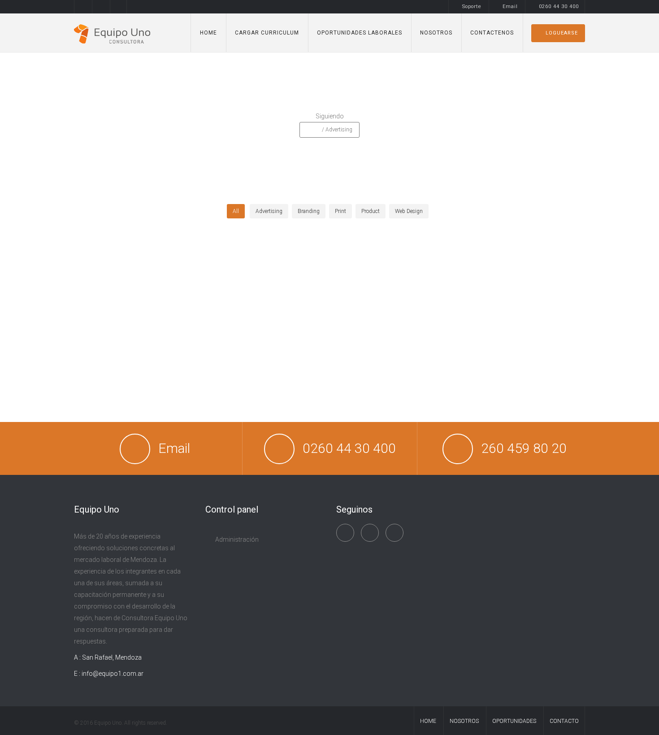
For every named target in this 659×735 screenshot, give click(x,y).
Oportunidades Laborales (359, 33)
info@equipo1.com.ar (112, 673)
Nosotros (436, 33)
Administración (237, 539)
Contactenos (492, 33)
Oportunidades (514, 721)
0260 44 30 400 (559, 6)
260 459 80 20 (524, 448)
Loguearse (562, 33)
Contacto (564, 721)
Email (510, 6)
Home (208, 33)
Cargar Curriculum (267, 33)
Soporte (471, 6)
